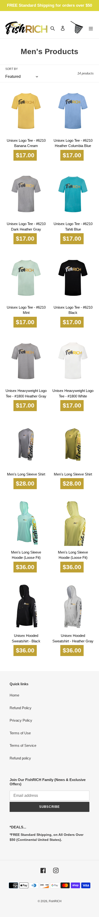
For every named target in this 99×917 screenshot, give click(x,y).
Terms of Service (23, 745)
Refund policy (20, 758)
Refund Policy (20, 708)
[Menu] (91, 28)
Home (14, 695)
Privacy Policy (21, 720)
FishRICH (55, 901)
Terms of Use (20, 733)
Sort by (11, 69)
